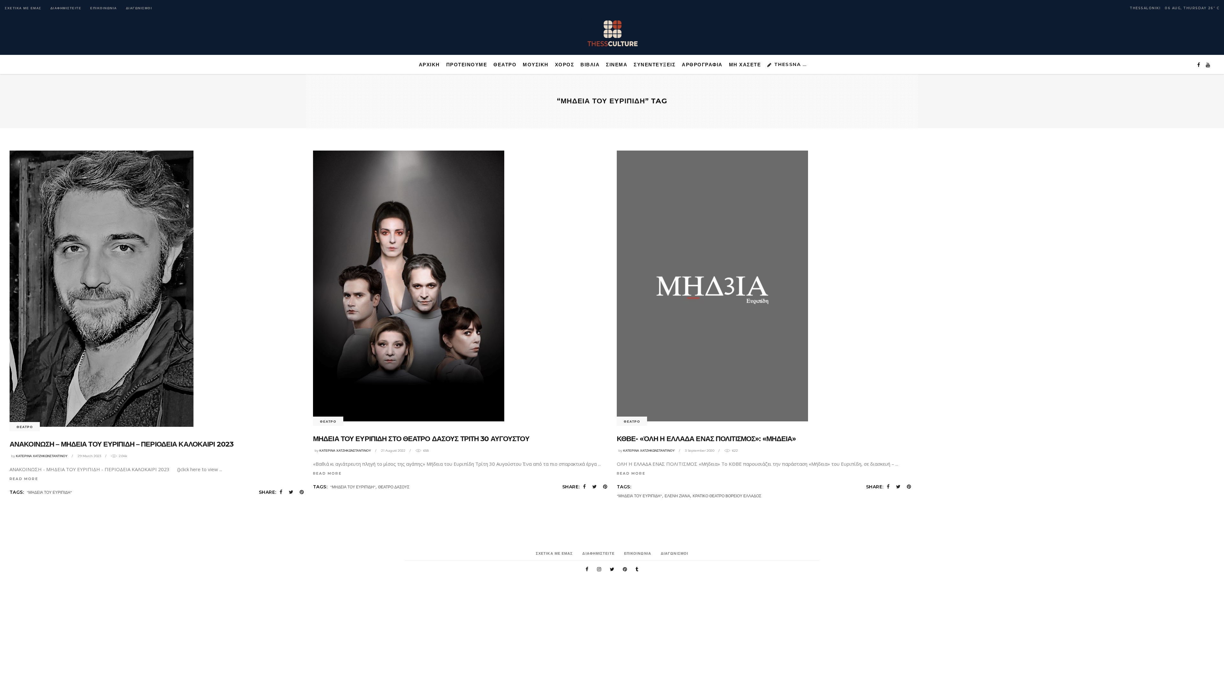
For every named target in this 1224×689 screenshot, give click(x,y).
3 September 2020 (699, 450)
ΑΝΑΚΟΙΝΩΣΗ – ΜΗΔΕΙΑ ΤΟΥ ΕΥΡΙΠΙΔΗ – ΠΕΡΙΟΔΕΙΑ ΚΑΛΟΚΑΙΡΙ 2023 (121, 444)
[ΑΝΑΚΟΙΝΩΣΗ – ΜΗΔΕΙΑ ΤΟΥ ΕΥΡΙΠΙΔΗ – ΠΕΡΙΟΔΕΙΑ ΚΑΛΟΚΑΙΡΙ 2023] (101, 289)
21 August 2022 (393, 450)
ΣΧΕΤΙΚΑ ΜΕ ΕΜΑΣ (23, 8)
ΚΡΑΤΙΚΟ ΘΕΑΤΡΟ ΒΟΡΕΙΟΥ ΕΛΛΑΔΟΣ (727, 495)
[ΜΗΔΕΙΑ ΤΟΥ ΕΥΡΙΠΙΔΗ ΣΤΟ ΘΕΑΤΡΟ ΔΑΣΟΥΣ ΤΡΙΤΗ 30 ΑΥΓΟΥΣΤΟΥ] (408, 286)
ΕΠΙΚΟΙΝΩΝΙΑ (103, 8)
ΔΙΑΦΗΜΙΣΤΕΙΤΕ (66, 8)
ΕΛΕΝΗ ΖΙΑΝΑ (677, 495)
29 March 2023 (89, 456)
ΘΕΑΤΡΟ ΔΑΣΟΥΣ (393, 487)
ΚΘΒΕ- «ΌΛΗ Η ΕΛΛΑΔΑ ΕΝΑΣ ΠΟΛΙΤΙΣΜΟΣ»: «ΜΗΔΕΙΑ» (706, 438)
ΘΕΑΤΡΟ (25, 427)
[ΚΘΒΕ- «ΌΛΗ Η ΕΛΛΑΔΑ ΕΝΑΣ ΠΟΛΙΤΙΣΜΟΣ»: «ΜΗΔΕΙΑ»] (712, 286)
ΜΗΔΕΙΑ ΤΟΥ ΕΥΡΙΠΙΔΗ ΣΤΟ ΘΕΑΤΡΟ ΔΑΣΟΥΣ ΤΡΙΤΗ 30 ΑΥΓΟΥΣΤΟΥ (421, 438)
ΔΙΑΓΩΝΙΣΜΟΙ (139, 8)
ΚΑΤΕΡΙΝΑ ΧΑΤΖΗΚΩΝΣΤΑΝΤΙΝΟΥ (42, 456)
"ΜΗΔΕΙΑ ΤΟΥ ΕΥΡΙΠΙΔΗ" (49, 492)
